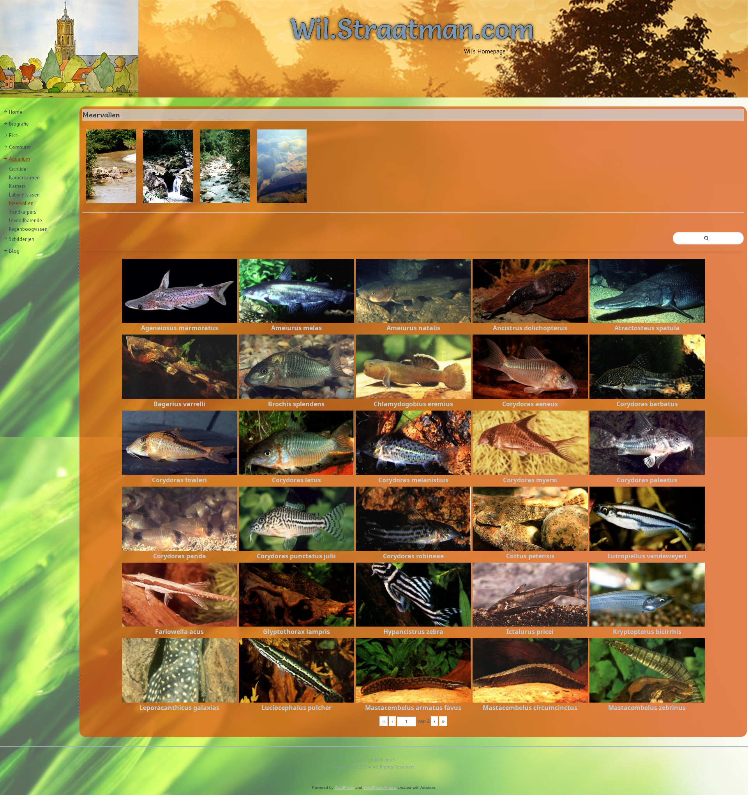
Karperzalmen (24, 177)
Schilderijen (21, 239)
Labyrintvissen (24, 194)
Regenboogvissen (28, 229)
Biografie (19, 123)
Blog (14, 251)
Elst (13, 135)
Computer (20, 147)
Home (15, 112)
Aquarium (19, 159)
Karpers (17, 186)
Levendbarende (25, 220)
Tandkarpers (22, 212)
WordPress (344, 787)
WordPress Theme (380, 787)
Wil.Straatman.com (412, 29)
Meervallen (21, 203)
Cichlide (17, 169)
